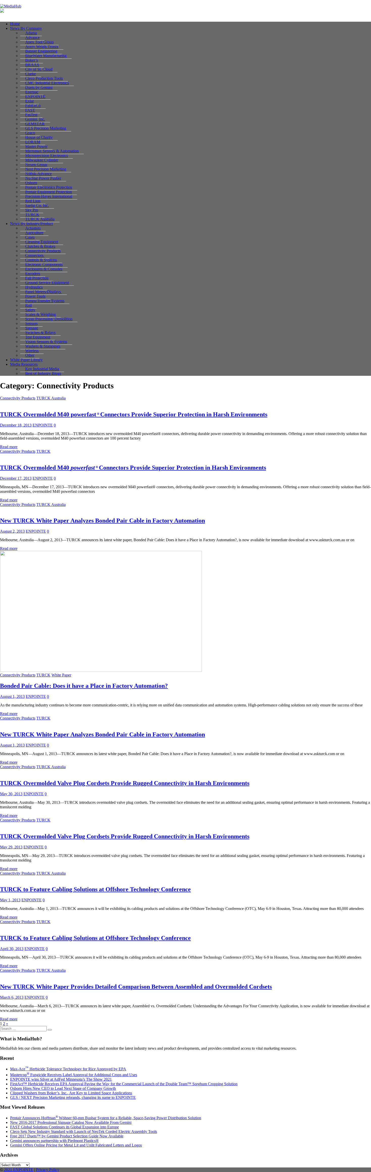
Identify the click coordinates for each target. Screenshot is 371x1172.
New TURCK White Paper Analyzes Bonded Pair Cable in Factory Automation (102, 520)
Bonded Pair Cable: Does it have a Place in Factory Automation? (84, 685)
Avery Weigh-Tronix (41, 46)
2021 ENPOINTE (18, 1169)
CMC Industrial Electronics (47, 83)
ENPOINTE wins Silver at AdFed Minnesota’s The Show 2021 (61, 1079)
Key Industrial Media (42, 369)
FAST (30, 110)
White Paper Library (26, 360)
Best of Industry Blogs (43, 373)
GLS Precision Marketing (45, 128)
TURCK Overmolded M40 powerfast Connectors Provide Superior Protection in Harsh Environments (133, 414)
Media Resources (24, 364)
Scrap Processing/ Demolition (48, 319)
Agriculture (34, 233)
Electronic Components (44, 264)
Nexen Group (36, 164)
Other (29, 355)
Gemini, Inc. (35, 119)
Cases (30, 237)
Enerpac (31, 92)
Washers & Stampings (42, 346)
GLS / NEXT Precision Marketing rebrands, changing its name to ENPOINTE (73, 1097)
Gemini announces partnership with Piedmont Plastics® (54, 1140)
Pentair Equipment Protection (48, 192)
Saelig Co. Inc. (37, 205)
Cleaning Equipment (41, 242)
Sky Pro (31, 210)
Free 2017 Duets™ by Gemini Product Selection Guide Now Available (66, 1136)
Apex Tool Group (39, 42)
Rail (28, 305)
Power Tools (35, 296)
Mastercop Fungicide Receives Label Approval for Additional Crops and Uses (73, 1075)
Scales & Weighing (40, 314)
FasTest (31, 114)
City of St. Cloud (38, 69)
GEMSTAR (35, 124)
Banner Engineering (41, 51)
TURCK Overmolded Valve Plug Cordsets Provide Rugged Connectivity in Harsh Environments (124, 783)
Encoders (32, 273)
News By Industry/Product (31, 223)
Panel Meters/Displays (43, 292)
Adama (31, 33)
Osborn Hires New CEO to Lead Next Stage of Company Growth (63, 1088)
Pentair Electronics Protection (48, 187)
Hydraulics (34, 287)
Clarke (30, 74)
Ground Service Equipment (47, 282)
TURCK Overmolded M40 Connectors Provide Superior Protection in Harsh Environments (133, 467)
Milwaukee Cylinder (41, 160)
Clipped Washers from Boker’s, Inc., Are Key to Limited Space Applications (71, 1093)
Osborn (31, 183)
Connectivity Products (43, 251)
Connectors (34, 255)
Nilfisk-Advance (38, 173)
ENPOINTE (35, 96)
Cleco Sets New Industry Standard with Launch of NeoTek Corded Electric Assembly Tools (83, 1131)
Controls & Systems (41, 260)
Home (15, 24)
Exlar (29, 101)
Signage (31, 328)
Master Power (36, 146)
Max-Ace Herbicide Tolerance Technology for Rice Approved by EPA (68, 1069)
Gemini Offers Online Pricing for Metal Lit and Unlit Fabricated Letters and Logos (76, 1145)
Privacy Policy (47, 1169)
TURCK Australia (40, 219)
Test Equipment (37, 337)
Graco (30, 133)
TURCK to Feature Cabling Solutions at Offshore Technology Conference (95, 889)
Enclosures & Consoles (43, 269)
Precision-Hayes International (48, 196)
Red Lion (32, 201)
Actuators (33, 228)
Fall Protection (36, 278)
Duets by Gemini (38, 87)
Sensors (31, 323)
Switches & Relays (40, 332)
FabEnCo (33, 105)
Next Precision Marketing (45, 169)
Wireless (32, 351)
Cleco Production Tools (44, 78)
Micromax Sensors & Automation (52, 151)
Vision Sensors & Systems (46, 341)
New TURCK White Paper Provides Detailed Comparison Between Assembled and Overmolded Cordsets (136, 986)
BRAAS (32, 65)
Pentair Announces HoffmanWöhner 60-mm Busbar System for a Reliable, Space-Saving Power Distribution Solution (105, 1118)
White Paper (61, 675)
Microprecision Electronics (46, 155)
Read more (8, 447)
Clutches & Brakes (40, 246)
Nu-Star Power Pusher (43, 178)
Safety (30, 310)
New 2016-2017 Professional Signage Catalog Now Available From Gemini (70, 1122)
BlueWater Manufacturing (46, 55)
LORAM (32, 142)
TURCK (32, 214)
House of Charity (39, 137)
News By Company (26, 28)
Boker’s (31, 60)
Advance (32, 37)
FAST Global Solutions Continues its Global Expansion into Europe (64, 1127)
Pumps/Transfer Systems (44, 301)
